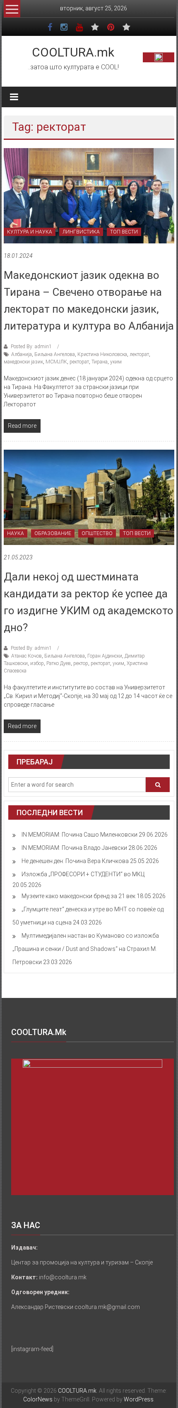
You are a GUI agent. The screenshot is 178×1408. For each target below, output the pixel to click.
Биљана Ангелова (54, 354)
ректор (80, 663)
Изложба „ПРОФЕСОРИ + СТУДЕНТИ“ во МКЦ (83, 874)
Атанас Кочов (26, 656)
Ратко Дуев (58, 663)
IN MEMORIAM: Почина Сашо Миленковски (79, 834)
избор (37, 663)
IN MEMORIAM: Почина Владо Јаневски (74, 847)
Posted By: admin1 (31, 346)
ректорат (79, 362)
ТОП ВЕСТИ (124, 232)
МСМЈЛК (56, 362)
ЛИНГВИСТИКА (81, 232)
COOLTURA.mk (73, 52)
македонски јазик (23, 362)
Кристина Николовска (102, 354)
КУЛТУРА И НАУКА (29, 232)
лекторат (139, 354)
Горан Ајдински (104, 656)
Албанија (21, 354)
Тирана (99, 362)
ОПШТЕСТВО (97, 533)
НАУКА (15, 533)
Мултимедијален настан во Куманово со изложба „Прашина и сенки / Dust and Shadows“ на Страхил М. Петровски (85, 948)
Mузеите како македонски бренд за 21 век (78, 896)
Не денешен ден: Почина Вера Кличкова (75, 861)
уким (116, 362)
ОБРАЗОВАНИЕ (52, 533)
